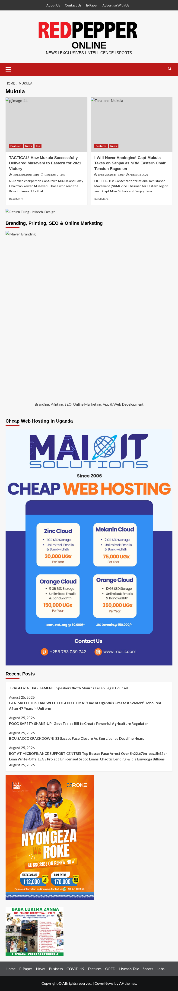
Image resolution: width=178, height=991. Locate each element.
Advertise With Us (115, 5)
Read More (16, 199)
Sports (148, 968)
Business (56, 968)
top (38, 146)
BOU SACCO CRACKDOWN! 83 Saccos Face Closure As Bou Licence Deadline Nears (76, 738)
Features (101, 146)
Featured (15, 146)
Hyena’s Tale (129, 968)
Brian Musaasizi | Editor (26, 174)
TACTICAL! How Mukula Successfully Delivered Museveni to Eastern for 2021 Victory (45, 163)
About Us (53, 5)
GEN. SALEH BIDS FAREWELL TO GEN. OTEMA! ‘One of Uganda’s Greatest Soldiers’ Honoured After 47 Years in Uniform (85, 706)
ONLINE (89, 45)
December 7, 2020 (54, 174)
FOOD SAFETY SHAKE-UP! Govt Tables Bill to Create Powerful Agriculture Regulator (78, 723)
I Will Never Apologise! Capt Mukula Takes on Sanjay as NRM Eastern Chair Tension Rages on (130, 163)
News (28, 146)
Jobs (161, 968)
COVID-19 (75, 968)
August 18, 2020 (139, 174)
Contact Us (73, 5)
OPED (110, 968)
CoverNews (104, 983)
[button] (10, 69)
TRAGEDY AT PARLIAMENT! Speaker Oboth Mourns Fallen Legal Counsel (68, 688)
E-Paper (92, 5)
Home (11, 968)
